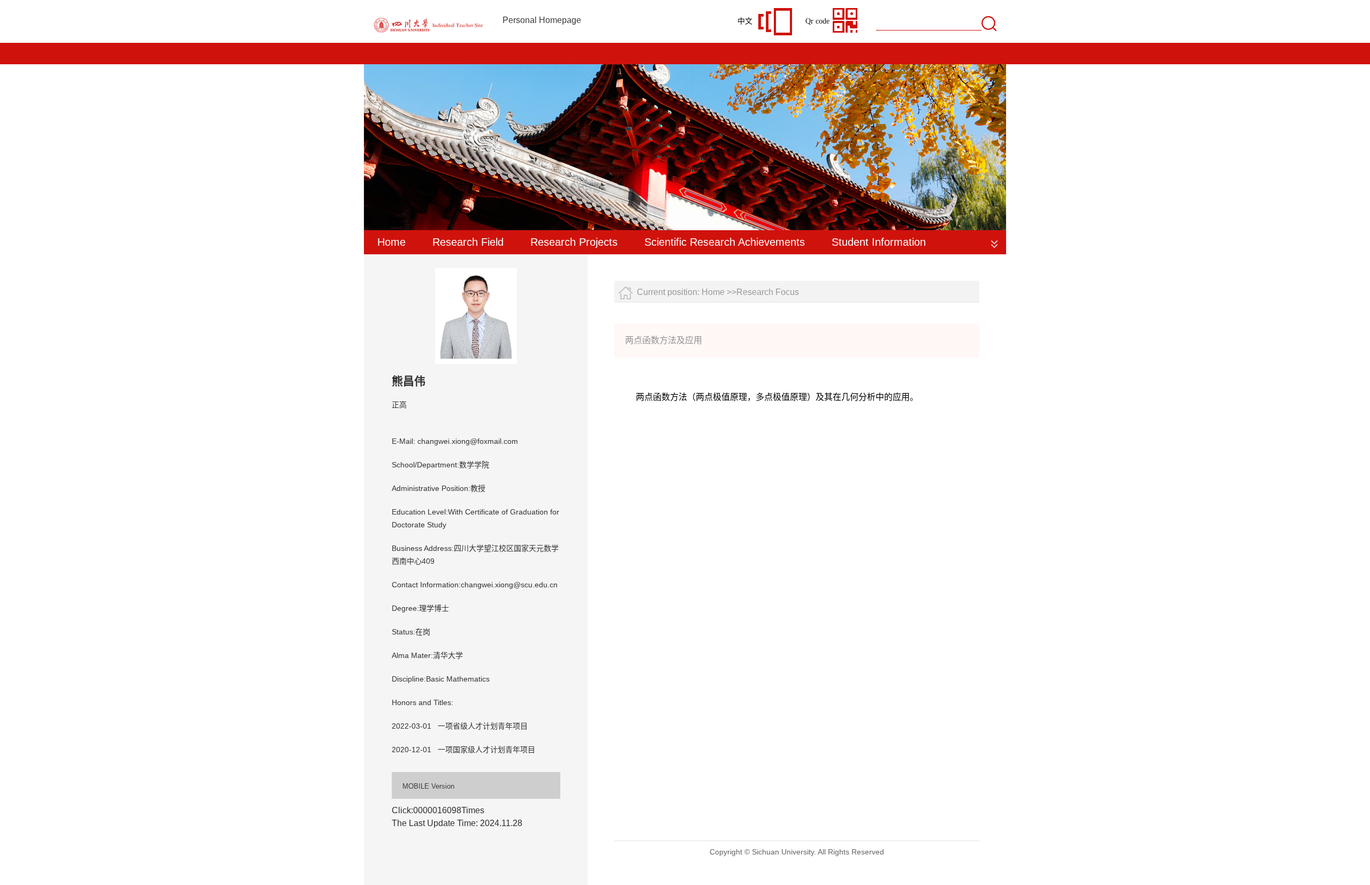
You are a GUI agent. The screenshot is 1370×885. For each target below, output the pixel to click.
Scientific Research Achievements (724, 242)
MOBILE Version (428, 786)
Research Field (468, 242)
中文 (744, 21)
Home (391, 242)
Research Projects (574, 242)
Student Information (879, 242)
